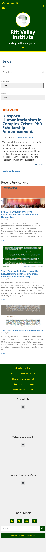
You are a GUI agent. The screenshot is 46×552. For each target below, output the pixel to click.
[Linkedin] (16, 3)
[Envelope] (3, 8)
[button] (43, 6)
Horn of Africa (10, 110)
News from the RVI (25, 137)
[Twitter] (8, 3)
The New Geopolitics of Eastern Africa (22, 330)
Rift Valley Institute (23, 34)
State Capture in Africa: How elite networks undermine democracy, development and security (19, 274)
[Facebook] (3, 3)
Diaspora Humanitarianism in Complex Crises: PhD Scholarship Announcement (22, 123)
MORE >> (39, 164)
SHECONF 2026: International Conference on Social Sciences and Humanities (20, 214)
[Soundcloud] (12, 3)
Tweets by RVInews (10, 171)
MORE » (4, 240)
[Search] (42, 528)
